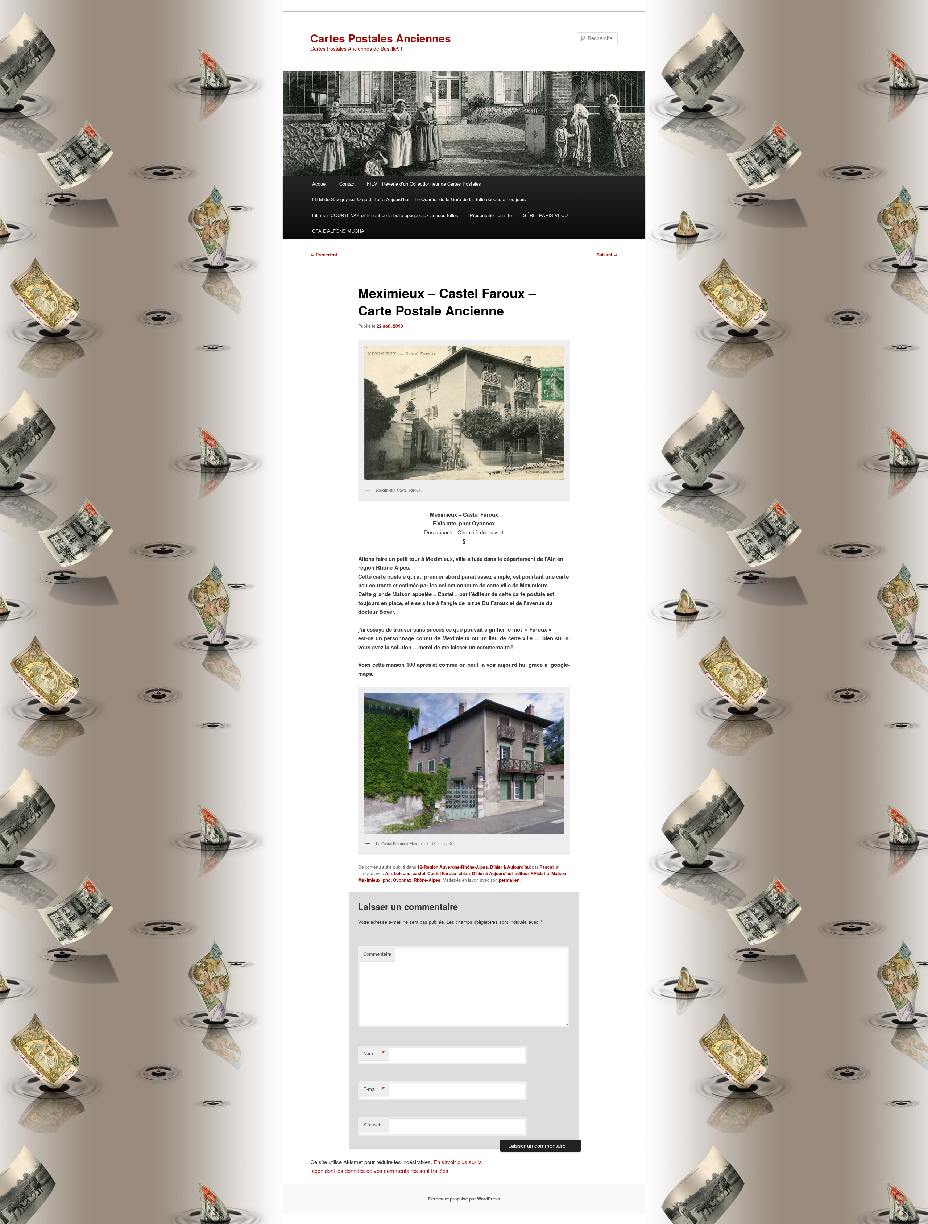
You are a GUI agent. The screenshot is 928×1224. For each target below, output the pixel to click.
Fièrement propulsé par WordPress (464, 1198)
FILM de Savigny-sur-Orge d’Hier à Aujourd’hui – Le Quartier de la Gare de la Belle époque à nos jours (419, 199)
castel (419, 873)
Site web (372, 1124)
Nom (374, 1053)
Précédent (323, 254)
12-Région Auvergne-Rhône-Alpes (452, 867)
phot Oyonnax (397, 880)
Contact (347, 183)
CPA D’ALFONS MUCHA (338, 230)
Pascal (546, 867)
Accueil (320, 183)
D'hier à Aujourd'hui (510, 867)
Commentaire (377, 953)
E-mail (374, 1089)
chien (464, 873)
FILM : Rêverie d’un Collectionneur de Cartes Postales (424, 183)
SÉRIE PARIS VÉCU (545, 215)
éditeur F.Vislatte (532, 873)
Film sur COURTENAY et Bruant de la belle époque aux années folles (385, 215)
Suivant (607, 254)
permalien (509, 880)
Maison (558, 873)
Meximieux (369, 880)
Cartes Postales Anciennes (380, 38)
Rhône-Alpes (427, 880)
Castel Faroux (441, 873)
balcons (402, 873)
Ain (388, 873)
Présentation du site (491, 215)
